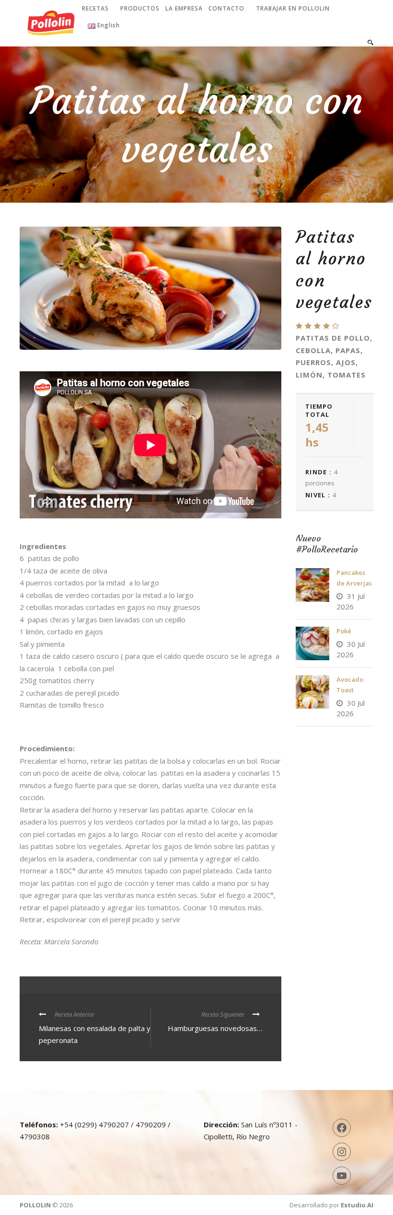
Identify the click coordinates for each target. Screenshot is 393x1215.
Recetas (95, 8)
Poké (343, 631)
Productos (140, 8)
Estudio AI (357, 1205)
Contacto (226, 8)
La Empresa (184, 8)
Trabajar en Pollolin (293, 8)
